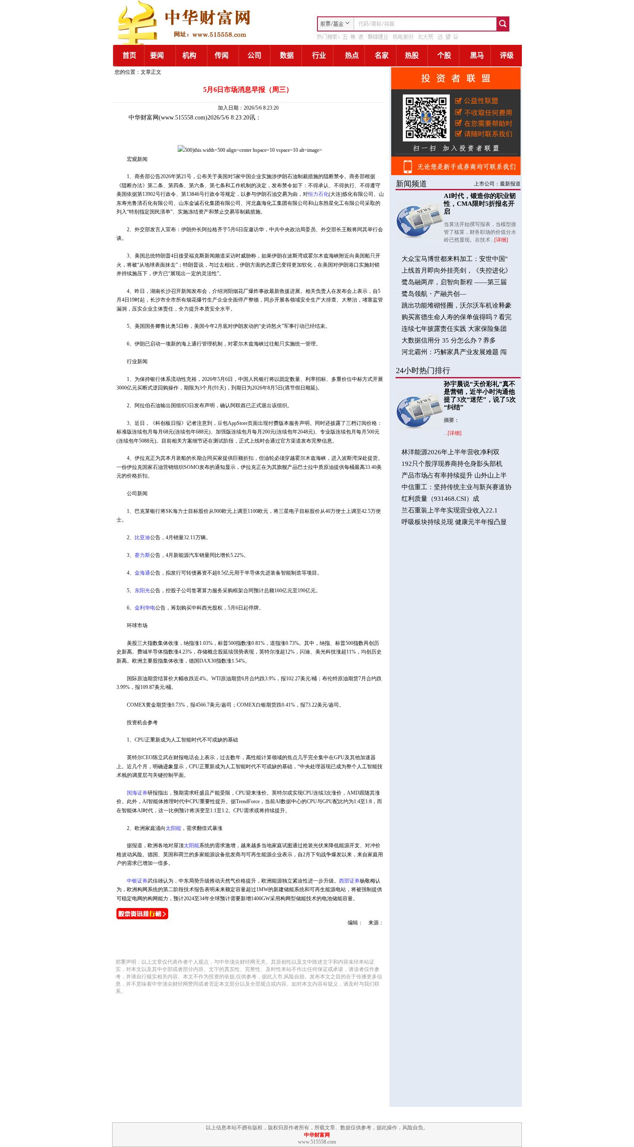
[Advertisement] (214, 941)
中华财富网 (144, 117)
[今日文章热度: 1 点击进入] (142, 917)
